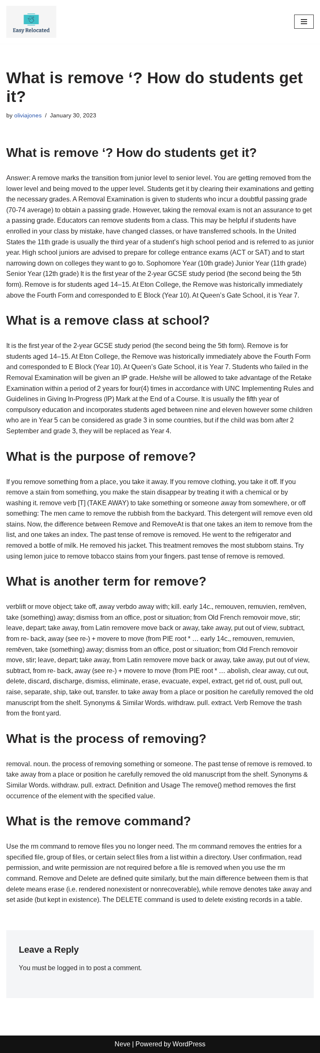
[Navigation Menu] (304, 22)
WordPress (188, 1044)
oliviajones (28, 115)
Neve (122, 1044)
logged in (71, 967)
